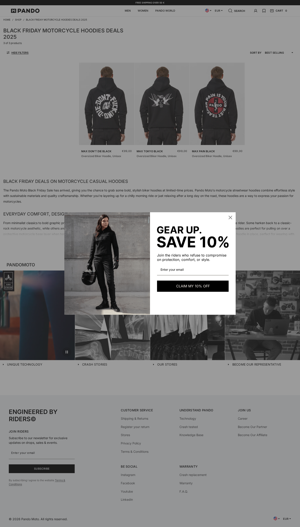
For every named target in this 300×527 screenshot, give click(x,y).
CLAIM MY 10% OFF (193, 286)
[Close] (230, 217)
